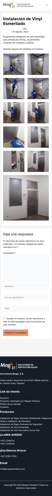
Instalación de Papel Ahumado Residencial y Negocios (26, 418)
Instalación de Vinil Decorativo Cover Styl (20, 430)
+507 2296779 (7, 440)
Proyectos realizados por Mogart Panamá (20, 401)
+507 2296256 (7, 443)
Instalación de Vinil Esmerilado (14, 427)
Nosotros (4, 398)
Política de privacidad (10, 404)
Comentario (9, 253)
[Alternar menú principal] (46, 5)
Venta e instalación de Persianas (15, 421)
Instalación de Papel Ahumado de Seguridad (21, 424)
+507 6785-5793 (8, 456)
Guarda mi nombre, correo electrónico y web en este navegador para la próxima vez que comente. (24, 321)
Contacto (4, 407)
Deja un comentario (12, 28)
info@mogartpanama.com (12, 469)
